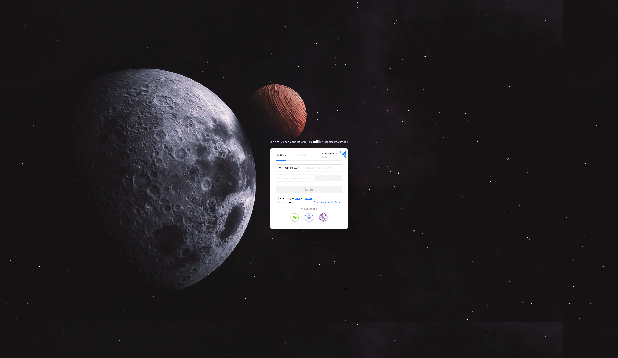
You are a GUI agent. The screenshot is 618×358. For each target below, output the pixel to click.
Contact (308, 198)
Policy (297, 198)
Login (309, 189)
